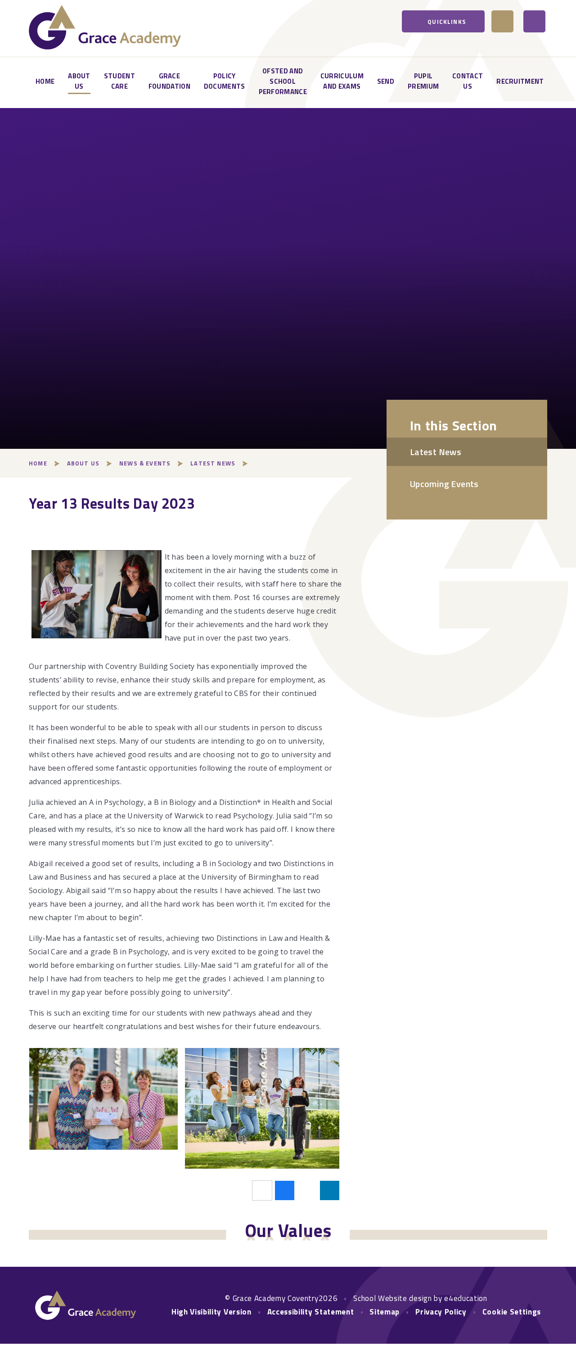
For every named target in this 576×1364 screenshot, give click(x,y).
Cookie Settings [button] (511, 1312)
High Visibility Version (211, 1312)
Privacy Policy (441, 1312)
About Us (83, 463)
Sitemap (384, 1312)
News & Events (145, 463)
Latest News (212, 463)
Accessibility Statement (310, 1312)
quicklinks (447, 21)
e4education (465, 1298)
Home (38, 463)
